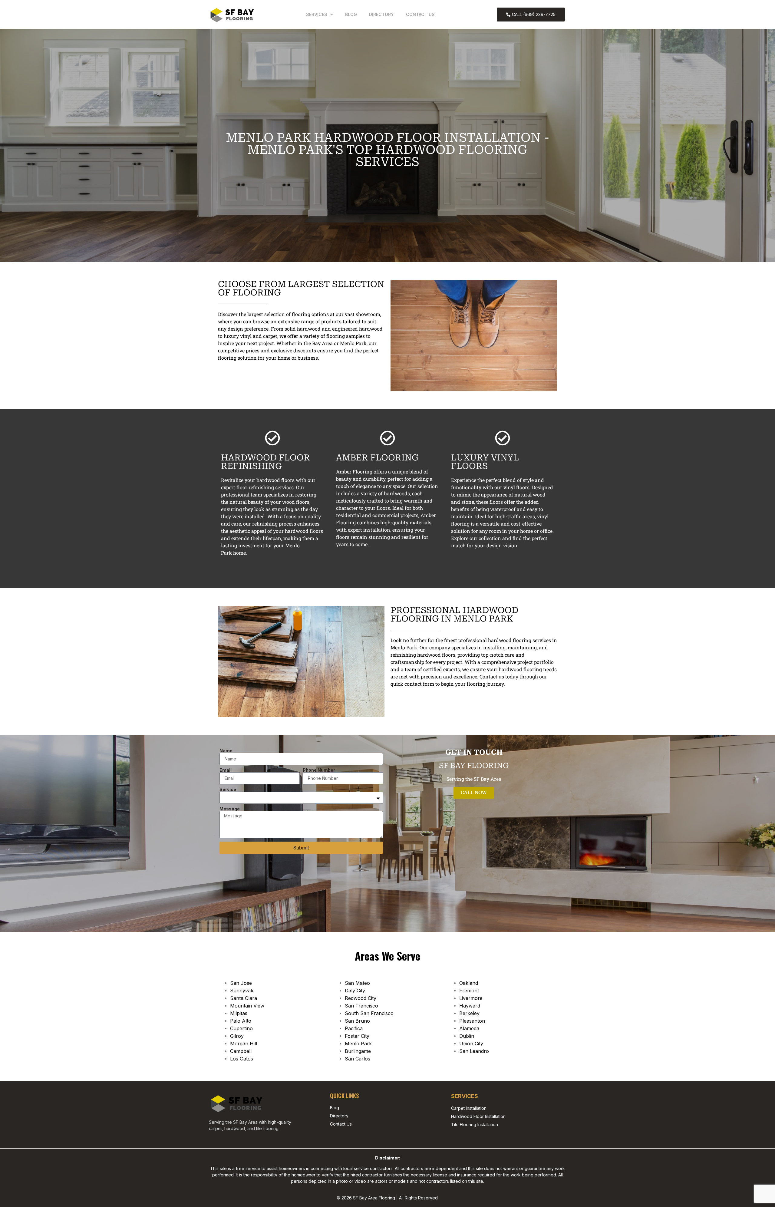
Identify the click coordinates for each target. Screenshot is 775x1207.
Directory (381, 14)
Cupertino (241, 1028)
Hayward (469, 1006)
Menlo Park (358, 1043)
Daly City (355, 991)
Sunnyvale (242, 991)
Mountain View (247, 1006)
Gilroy (237, 1036)
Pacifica (354, 1028)
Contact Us (420, 14)
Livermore (471, 998)
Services (316, 14)
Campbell (241, 1051)
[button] (319, 14)
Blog (351, 14)
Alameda (469, 1028)
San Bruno (357, 1021)
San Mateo (357, 983)
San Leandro (474, 1051)
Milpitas (238, 1013)
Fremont (469, 991)
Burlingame (358, 1051)
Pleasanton (472, 1021)
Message (229, 809)
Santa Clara (243, 998)
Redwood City (360, 998)
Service (227, 789)
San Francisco (361, 1006)
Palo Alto (240, 1021)
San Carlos (357, 1059)
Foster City (357, 1036)
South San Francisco (369, 1013)
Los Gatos (241, 1059)
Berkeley (469, 1013)
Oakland (468, 983)
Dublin (466, 1036)
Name (225, 751)
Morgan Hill (243, 1043)
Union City (471, 1043)
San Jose (241, 983)
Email (225, 770)
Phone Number (319, 770)
